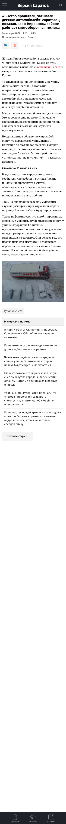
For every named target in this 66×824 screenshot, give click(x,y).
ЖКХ (33, 33)
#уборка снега (13, 311)
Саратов (33, 5)
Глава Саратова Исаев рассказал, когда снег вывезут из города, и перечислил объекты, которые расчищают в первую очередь (31, 378)
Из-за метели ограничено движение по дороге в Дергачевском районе (30, 347)
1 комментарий (17, 436)
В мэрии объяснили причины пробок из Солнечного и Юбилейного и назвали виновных (31, 333)
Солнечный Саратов (48, 67)
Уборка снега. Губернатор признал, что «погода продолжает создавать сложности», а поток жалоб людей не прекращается (30, 398)
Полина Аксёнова (13, 37)
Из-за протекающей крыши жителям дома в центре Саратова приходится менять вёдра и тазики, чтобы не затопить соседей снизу (32, 418)
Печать (32, 37)
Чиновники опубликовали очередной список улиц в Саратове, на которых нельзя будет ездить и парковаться (29, 361)
